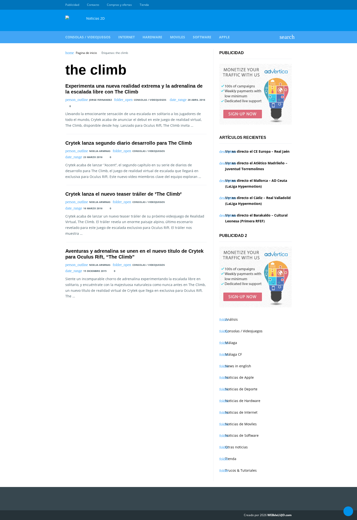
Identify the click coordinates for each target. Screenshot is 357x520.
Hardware (152, 37)
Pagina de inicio (86, 53)
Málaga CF (233, 354)
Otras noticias (236, 447)
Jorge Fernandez (100, 99)
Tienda (144, 5)
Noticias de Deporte (241, 389)
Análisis (231, 319)
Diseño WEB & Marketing (283, 5)
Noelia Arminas (99, 151)
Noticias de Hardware (242, 400)
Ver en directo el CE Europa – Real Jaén (257, 151)
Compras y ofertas (119, 5)
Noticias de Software (242, 435)
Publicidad (72, 5)
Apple (224, 37)
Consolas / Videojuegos (87, 37)
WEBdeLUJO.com (279, 515)
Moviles (177, 37)
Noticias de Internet (241, 412)
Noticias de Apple (239, 377)
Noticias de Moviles (241, 424)
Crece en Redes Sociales (289, 5)
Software (202, 37)
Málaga (231, 342)
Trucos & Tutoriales (241, 470)
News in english (238, 366)
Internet (126, 37)
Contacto (93, 5)
